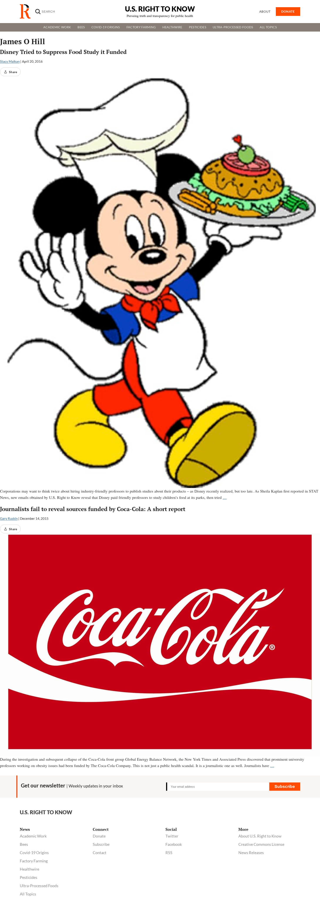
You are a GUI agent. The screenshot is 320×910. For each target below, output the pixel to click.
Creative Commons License (261, 844)
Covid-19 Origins (105, 27)
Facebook (173, 844)
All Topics (268, 27)
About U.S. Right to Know (259, 836)
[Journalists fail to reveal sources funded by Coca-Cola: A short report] (160, 644)
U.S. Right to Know (160, 9)
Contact (99, 852)
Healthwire (172, 27)
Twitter (171, 836)
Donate (99, 836)
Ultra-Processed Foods (233, 27)
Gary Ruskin (9, 518)
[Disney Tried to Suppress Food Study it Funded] (160, 282)
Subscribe (285, 786)
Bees (81, 27)
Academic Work (57, 27)
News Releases (251, 852)
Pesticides (197, 27)
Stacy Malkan (10, 61)
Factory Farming (141, 27)
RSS (168, 852)
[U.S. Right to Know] (27, 11)
